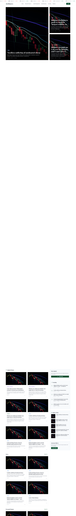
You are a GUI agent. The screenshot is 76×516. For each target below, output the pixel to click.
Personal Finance (28, 3)
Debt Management (36, 3)
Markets (54, 3)
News (23, 3)
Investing (49, 3)
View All (45, 454)
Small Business (44, 3)
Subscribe (61, 376)
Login (68, 3)
